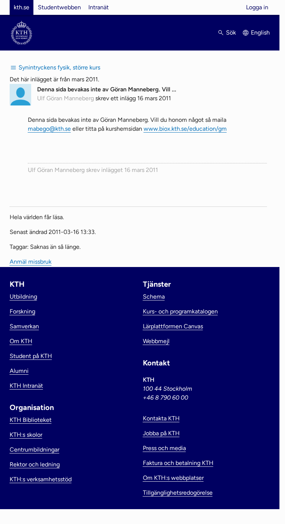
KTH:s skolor (26, 434)
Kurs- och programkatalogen (180, 311)
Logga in (257, 7)
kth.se (21, 7)
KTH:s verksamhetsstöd (41, 479)
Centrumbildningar (34, 449)
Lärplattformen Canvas (173, 326)
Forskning (22, 311)
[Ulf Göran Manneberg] (20, 103)
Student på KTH (31, 355)
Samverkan (24, 326)
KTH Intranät (26, 385)
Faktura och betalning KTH (178, 462)
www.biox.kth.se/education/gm (185, 128)
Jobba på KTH (161, 433)
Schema (154, 296)
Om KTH (21, 341)
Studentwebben (59, 7)
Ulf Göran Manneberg (65, 98)
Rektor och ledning (35, 464)
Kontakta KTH (161, 418)
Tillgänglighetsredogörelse (178, 492)
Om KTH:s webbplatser (173, 477)
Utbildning (23, 296)
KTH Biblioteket (31, 419)
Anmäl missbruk (31, 261)
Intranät (98, 7)
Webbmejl (156, 341)
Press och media (164, 448)
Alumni (19, 370)
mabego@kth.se (49, 128)
